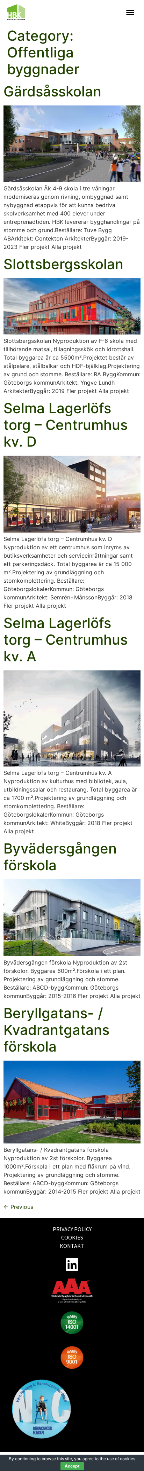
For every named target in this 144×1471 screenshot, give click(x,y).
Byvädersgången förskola (60, 857)
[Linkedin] (72, 1264)
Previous (18, 1206)
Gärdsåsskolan (52, 91)
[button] (130, 12)
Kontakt (72, 1245)
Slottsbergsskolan (63, 264)
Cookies (72, 1237)
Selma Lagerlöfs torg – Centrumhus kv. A (65, 639)
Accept (72, 1466)
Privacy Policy (72, 1229)
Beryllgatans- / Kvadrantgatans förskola (56, 1030)
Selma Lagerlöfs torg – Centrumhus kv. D (65, 425)
